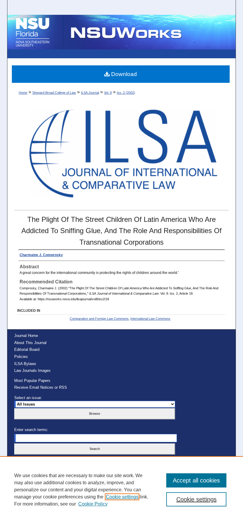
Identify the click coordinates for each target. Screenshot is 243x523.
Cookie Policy (93, 503)
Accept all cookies (196, 480)
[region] (121, 489)
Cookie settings (122, 496)
